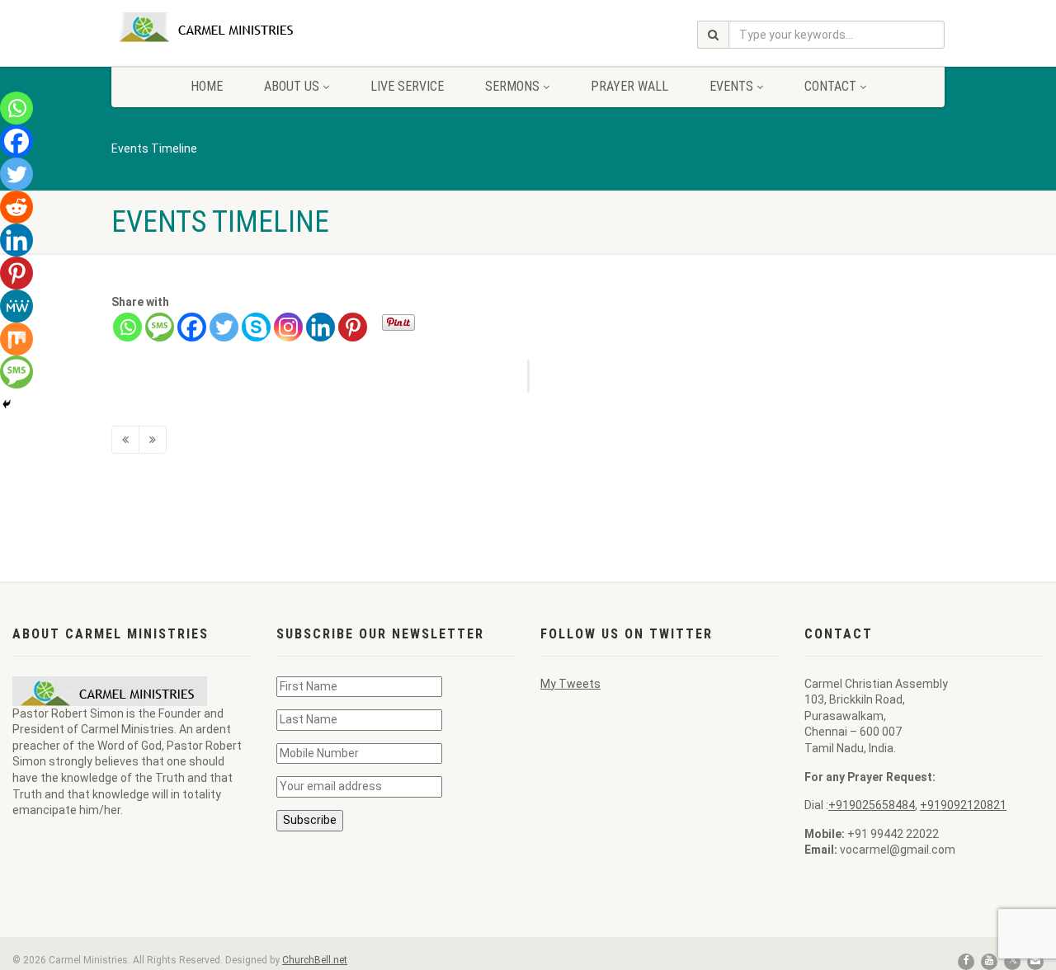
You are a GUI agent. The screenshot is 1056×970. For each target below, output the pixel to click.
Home (207, 86)
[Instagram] (288, 327)
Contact (830, 86)
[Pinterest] (352, 327)
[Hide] (6, 404)
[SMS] (159, 327)
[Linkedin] (320, 327)
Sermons (512, 86)
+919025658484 (871, 805)
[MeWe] (16, 306)
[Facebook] (191, 327)
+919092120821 (963, 805)
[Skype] (256, 327)
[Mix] (16, 339)
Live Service (407, 86)
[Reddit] (16, 207)
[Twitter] (224, 327)
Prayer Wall (629, 86)
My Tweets (570, 683)
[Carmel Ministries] (242, 27)
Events (731, 86)
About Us (291, 86)
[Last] (153, 440)
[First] (125, 440)
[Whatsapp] (127, 327)
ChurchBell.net (314, 960)
